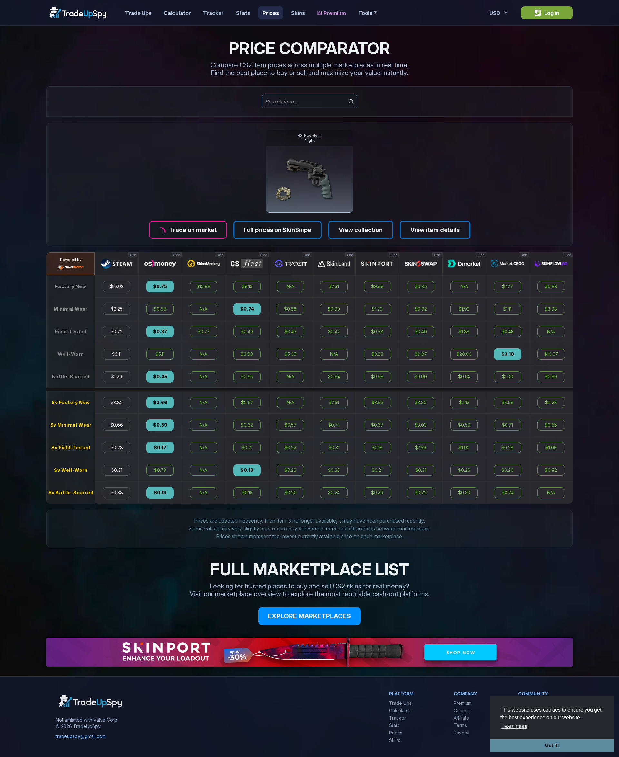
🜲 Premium (331, 13)
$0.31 (116, 470)
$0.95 (247, 376)
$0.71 (507, 425)
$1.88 (464, 331)
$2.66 (160, 402)
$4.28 (551, 402)
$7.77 (507, 286)
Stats (243, 13)
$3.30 (421, 402)
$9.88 (377, 286)
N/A (203, 309)
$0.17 (160, 447)
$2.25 (117, 309)
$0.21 (246, 447)
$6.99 (551, 286)
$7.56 (420, 447)
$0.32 (334, 470)
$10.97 (551, 354)
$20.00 (464, 354)
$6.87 (421, 354)
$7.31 (334, 286)
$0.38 (117, 492)
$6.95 (421, 286)
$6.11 (117, 354)
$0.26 (464, 470)
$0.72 (117, 331)
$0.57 (290, 425)
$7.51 (334, 402)
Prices (270, 13)
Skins (298, 13)
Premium (463, 703)
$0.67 (377, 425)
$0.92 (421, 309)
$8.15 (247, 286)
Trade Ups (138, 13)
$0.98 (377, 376)
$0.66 (116, 425)
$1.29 (116, 376)
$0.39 (160, 425)
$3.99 (247, 354)
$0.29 (377, 492)
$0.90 (334, 309)
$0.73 (160, 470)
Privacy (461, 732)
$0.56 (551, 425)
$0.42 (334, 331)
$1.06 (551, 447)
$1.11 (507, 309)
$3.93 (377, 402)
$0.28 (117, 447)
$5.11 (160, 354)
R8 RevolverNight (309, 138)
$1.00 (464, 447)
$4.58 (508, 402)
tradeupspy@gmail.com (81, 736)
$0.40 (421, 331)
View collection (361, 230)
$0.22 (290, 447)
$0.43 (290, 331)
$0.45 (160, 376)
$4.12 (464, 402)
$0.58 (377, 331)
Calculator (177, 13)
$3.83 (377, 354)
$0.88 (160, 309)
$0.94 (334, 376)
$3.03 (421, 425)
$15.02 (116, 286)
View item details (435, 230)
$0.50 (464, 425)
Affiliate (461, 718)
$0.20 (290, 492)
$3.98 (551, 309)
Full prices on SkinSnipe (277, 230)
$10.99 (203, 286)
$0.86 (551, 376)
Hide (133, 255)
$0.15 (247, 492)
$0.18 (247, 470)
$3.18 (507, 354)
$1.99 (464, 309)
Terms (460, 725)
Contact (462, 710)
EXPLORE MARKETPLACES (309, 616)
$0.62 (247, 425)
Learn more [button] (514, 726)
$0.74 (247, 309)
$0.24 (334, 492)
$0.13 (160, 492)
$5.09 (290, 354)
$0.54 (464, 376)
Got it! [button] (552, 745)
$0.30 (464, 492)
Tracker (213, 13)
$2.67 (247, 402)
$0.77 (204, 331)
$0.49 (247, 331)
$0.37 (160, 331)
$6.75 (160, 286)
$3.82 (117, 402)
